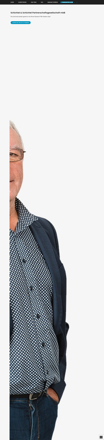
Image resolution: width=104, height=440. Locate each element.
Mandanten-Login (67, 2)
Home (12, 2)
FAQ (42, 2)
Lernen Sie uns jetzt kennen (20, 22)
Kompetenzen (22, 2)
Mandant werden (53, 2)
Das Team (33, 2)
